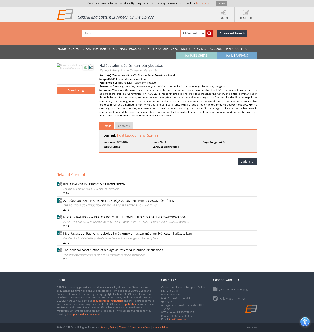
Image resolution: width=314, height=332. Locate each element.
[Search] (209, 33)
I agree (221, 3)
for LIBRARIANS (237, 55)
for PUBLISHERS (196, 55)
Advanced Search (232, 33)
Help (229, 49)
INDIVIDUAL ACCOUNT (208, 49)
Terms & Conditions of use (134, 327)
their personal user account (83, 314)
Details (107, 126)
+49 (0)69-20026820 (182, 316)
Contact (242, 49)
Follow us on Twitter (232, 298)
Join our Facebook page (234, 289)
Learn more (203, 3)
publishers (131, 304)
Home (62, 49)
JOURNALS (119, 49)
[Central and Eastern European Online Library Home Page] (106, 14)
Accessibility (160, 327)
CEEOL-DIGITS (180, 49)
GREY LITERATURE (156, 49)
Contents (124, 126)
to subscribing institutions (108, 301)
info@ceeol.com (178, 319)
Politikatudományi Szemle (137, 135)
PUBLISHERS (101, 49)
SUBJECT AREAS (80, 49)
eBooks (135, 49)
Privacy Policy (108, 327)
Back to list (247, 161)
